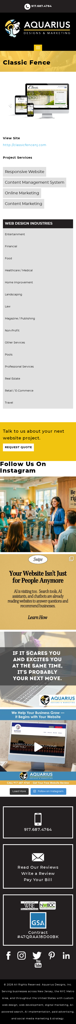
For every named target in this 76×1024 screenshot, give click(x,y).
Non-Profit (12, 330)
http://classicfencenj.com (24, 145)
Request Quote (18, 447)
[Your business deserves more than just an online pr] (38, 514)
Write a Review (38, 874)
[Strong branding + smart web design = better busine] (38, 669)
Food (8, 258)
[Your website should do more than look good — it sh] (38, 747)
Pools (8, 354)
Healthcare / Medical (19, 270)
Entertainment (15, 234)
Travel (9, 402)
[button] (8, 103)
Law (7, 306)
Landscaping (13, 294)
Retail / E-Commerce (19, 390)
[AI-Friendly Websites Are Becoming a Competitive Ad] (38, 592)
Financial (11, 246)
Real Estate (12, 378)
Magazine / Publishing (20, 318)
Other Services (15, 342)
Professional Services (19, 366)
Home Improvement (19, 282)
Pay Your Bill (38, 880)
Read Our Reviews (38, 867)
